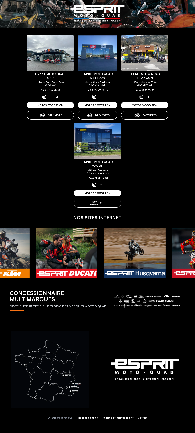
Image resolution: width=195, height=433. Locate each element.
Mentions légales (88, 417)
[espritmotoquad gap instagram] (44, 97)
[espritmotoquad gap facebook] (51, 97)
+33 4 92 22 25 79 (97, 89)
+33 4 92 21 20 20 (145, 89)
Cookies (142, 417)
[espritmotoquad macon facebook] (101, 185)
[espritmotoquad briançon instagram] (141, 97)
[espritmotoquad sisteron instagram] (94, 97)
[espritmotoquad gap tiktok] (57, 97)
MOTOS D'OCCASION (50, 105)
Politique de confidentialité (118, 417)
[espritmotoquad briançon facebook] (148, 97)
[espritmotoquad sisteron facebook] (101, 97)
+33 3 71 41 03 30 (97, 177)
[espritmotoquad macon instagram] (94, 185)
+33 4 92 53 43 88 (50, 89)
